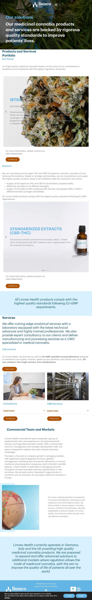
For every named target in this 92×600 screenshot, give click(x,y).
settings (7, 598)
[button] (5, 111)
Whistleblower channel (43, 583)
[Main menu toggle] (56, 5)
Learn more (9, 411)
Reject (81, 596)
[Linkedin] (46, 590)
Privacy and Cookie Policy (48, 586)
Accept (69, 596)
